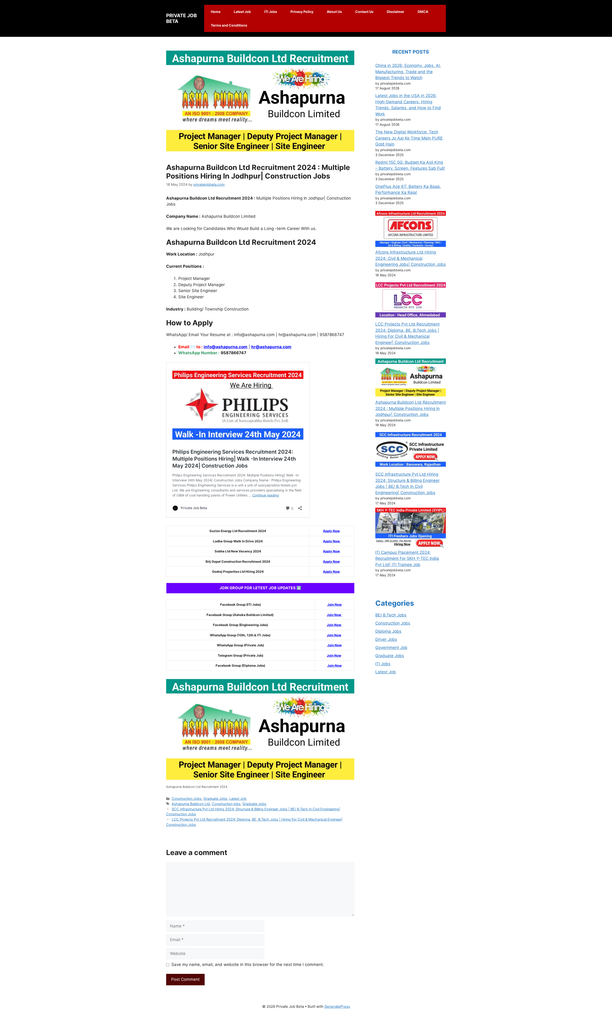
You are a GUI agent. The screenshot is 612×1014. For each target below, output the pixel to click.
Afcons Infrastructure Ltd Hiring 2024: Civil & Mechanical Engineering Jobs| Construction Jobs (410, 258)
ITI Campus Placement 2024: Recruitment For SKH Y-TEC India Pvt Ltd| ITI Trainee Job (407, 558)
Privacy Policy (301, 12)
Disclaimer (395, 12)
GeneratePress (337, 1006)
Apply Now (331, 531)
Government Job (391, 647)
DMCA (423, 12)
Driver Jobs (386, 639)
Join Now (334, 604)
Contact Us (364, 12)
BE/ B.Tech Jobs (390, 615)
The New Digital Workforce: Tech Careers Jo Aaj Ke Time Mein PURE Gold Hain (409, 138)
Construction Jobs (187, 798)
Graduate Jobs (215, 798)
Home (215, 12)
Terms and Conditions (229, 25)
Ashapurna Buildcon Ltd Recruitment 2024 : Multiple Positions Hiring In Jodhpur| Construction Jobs (410, 408)
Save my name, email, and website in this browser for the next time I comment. (247, 964)
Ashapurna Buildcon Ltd (191, 804)
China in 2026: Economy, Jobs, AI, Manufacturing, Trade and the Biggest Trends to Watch (408, 71)
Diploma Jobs (388, 631)
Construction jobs (226, 804)
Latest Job (242, 12)
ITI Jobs (270, 12)
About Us (334, 12)
